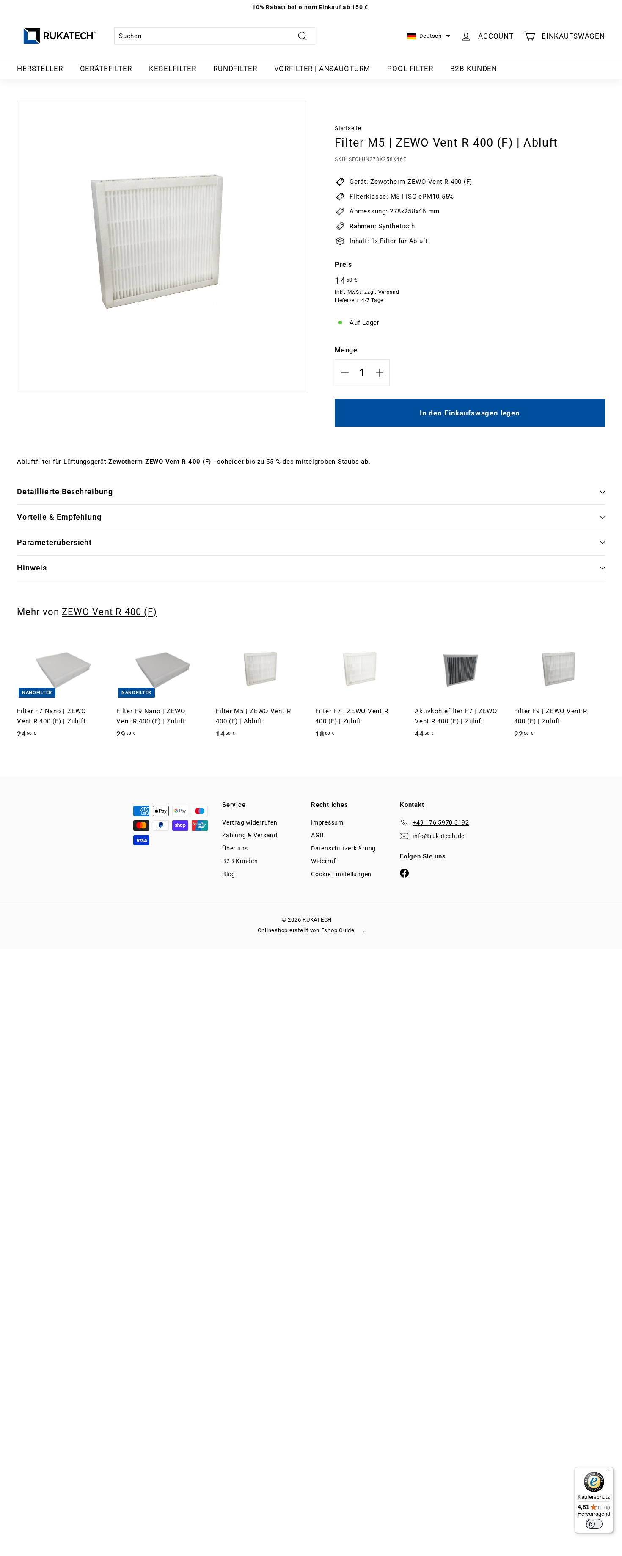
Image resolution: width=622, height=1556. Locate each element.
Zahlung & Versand (250, 835)
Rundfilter (235, 68)
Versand (388, 292)
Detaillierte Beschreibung (65, 491)
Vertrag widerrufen (250, 822)
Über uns (235, 848)
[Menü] (608, 1472)
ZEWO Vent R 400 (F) (109, 611)
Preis (343, 264)
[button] (428, 36)
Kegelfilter (172, 68)
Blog (228, 874)
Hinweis (32, 567)
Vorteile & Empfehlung (59, 516)
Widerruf (323, 861)
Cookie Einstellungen (341, 874)
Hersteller (40, 68)
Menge (346, 350)
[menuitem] (40, 69)
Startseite (348, 128)
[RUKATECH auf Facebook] (404, 873)
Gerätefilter (106, 68)
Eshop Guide (338, 930)
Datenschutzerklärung (343, 848)
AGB (317, 835)
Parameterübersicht (54, 542)
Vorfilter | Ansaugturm (322, 68)
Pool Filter (410, 68)
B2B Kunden (474, 68)
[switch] (594, 1524)
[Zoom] (161, 245)
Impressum (327, 822)
